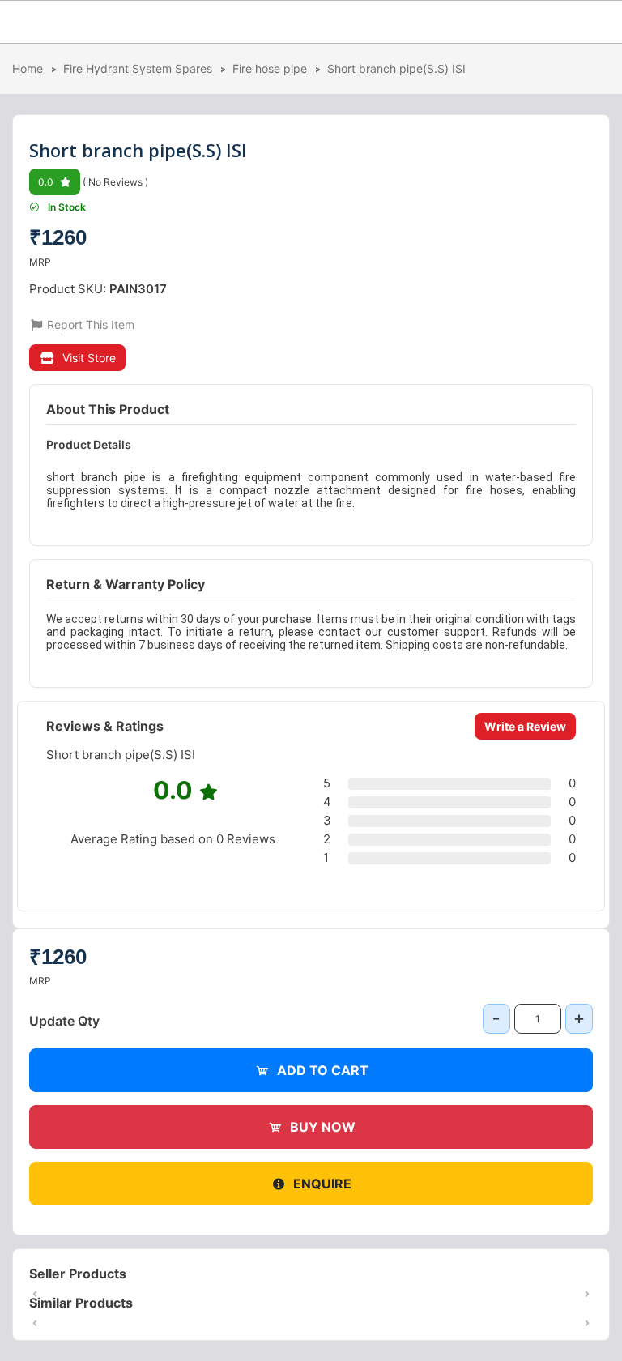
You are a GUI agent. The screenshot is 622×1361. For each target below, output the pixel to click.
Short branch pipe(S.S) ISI (396, 68)
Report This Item (89, 324)
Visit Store (89, 358)
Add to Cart (323, 1070)
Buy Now (323, 1127)
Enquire (322, 1183)
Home (27, 68)
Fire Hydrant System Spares (137, 68)
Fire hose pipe (269, 68)
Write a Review (525, 726)
